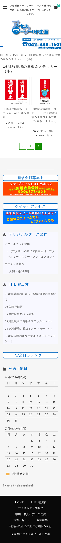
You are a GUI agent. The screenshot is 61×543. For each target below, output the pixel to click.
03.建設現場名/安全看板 (20, 314)
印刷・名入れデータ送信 (30, 514)
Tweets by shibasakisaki (18, 485)
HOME (19, 502)
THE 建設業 (38, 502)
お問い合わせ (21, 520)
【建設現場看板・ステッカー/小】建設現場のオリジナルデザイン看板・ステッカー (44, 117)
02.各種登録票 (14, 307)
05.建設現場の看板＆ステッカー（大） (29, 321)
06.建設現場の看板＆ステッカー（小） (29, 329)
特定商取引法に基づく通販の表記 (30, 526)
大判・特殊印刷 (19, 271)
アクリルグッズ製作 (17, 244)
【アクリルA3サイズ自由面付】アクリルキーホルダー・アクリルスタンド (31, 254)
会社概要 (42, 520)
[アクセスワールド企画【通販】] (30, 32)
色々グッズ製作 (14, 264)
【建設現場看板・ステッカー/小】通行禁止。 (16, 113)
